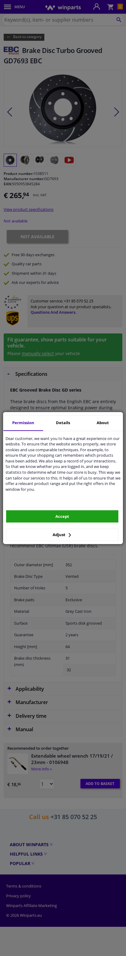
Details (63, 422)
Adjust (59, 534)
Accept (62, 516)
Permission (23, 422)
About (103, 422)
